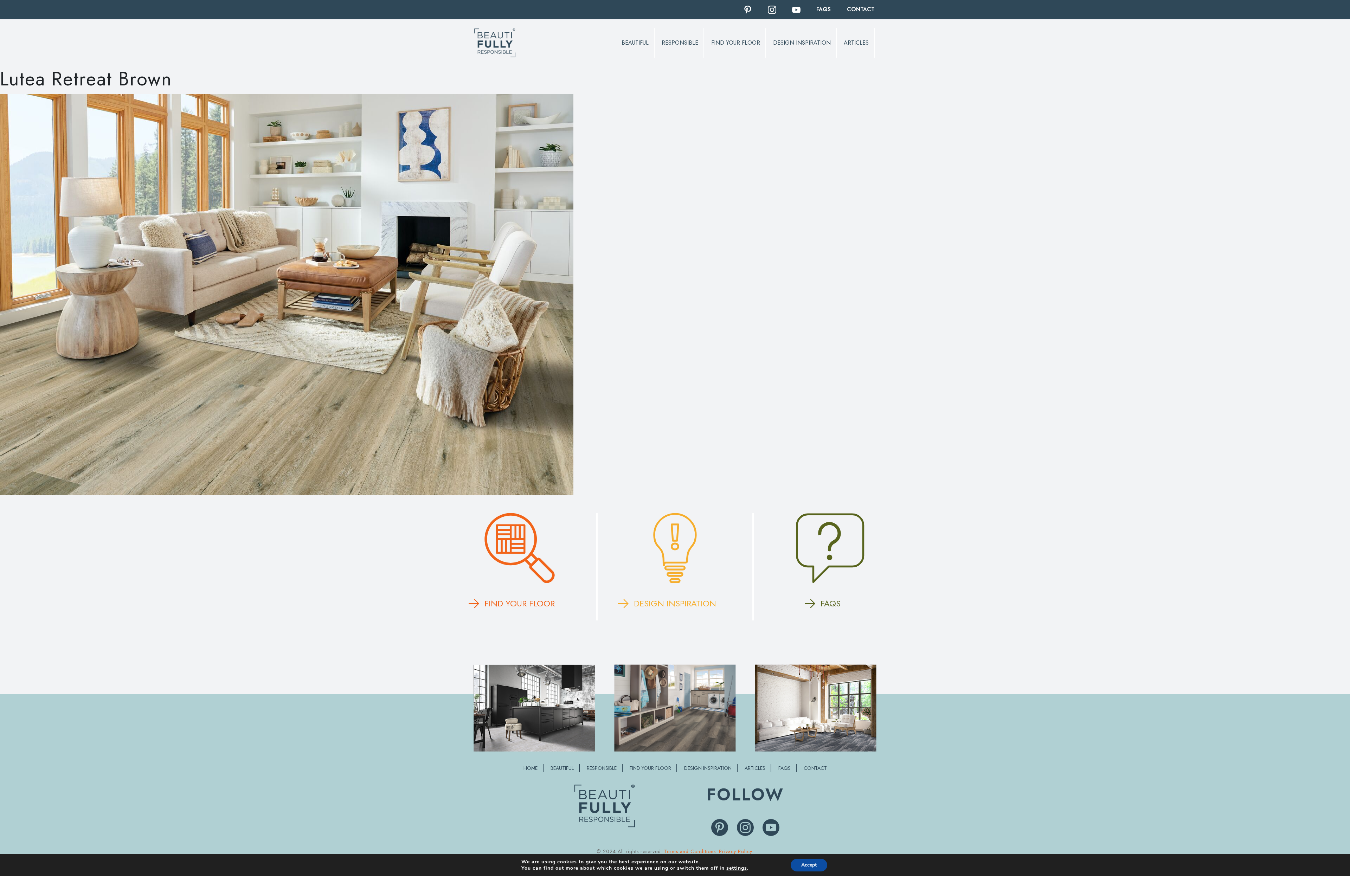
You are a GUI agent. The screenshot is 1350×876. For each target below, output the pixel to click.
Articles (856, 43)
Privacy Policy (735, 851)
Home (530, 768)
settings (736, 868)
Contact (861, 9)
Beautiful (635, 43)
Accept (809, 865)
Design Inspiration (802, 43)
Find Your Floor (735, 43)
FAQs (823, 9)
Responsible (680, 43)
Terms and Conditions (690, 851)
